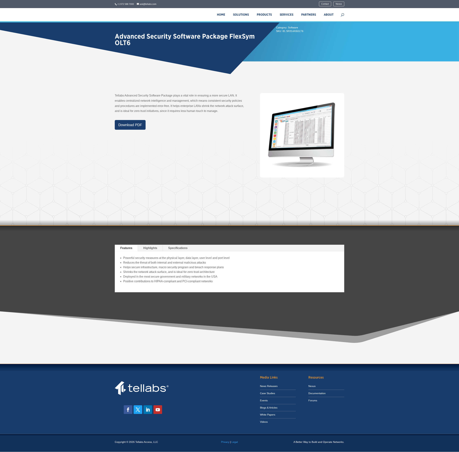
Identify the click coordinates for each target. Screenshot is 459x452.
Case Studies (267, 393)
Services (286, 14)
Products (264, 14)
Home (221, 14)
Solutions (241, 14)
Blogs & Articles (268, 407)
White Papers (267, 414)
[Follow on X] (138, 409)
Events (264, 400)
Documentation (317, 393)
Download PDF (130, 125)
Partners (308, 14)
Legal (234, 442)
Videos (264, 421)
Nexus (339, 4)
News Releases (269, 386)
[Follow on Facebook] (128, 409)
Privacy (225, 442)
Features (126, 248)
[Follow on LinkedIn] (147, 409)
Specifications (178, 248)
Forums (312, 400)
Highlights (150, 248)
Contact (325, 4)
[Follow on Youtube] (157, 409)
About (328, 14)
